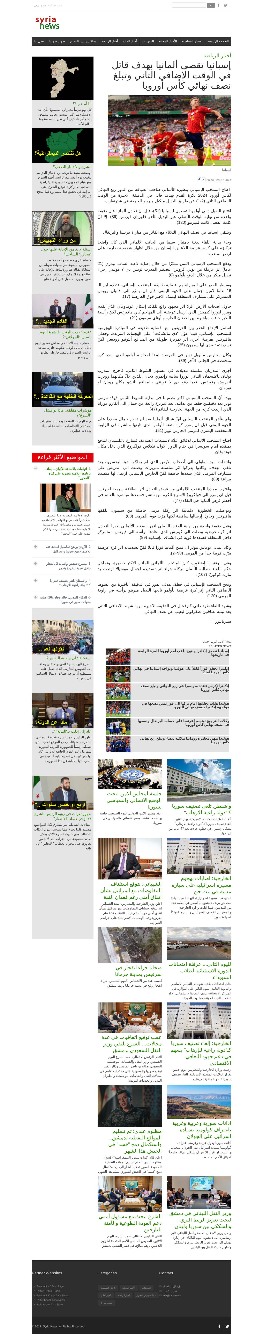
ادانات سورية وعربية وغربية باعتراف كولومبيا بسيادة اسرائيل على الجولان (201, 1129)
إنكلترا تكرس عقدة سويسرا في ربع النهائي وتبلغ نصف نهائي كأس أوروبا (185, 688)
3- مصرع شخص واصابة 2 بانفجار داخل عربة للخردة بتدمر (68, 566)
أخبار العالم (130, 41)
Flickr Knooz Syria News (49, 1304)
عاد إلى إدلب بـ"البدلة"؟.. (71, 731)
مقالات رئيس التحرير (83, 41)
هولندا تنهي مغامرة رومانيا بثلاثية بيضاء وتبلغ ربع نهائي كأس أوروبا (184, 740)
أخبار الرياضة (109, 41)
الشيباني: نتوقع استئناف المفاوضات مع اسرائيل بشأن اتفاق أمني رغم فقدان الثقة (131, 890)
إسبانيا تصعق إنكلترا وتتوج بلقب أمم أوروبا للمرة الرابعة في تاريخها (183, 653)
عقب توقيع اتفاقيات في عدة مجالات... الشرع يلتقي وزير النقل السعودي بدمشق (132, 1043)
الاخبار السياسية (192, 41)
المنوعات (148, 41)
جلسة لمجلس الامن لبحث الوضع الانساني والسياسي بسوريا (134, 800)
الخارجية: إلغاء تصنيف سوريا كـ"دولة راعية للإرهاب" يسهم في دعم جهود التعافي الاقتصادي (201, 1053)
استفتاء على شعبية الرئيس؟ (68, 658)
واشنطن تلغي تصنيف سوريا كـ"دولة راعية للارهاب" (201, 809)
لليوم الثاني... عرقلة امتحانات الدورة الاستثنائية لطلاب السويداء (199, 970)
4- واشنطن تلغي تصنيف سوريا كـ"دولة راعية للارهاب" (70, 583)
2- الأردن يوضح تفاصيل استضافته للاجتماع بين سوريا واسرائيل (68, 549)
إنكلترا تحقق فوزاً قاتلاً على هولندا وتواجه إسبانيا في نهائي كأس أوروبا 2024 (181, 670)
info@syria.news (172, 1295)
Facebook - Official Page (50, 1286)
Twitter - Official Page (48, 1291)
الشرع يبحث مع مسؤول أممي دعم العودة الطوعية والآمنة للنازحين (130, 1222)
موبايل (36, 6)
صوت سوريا (57, 41)
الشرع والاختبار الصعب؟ (72, 167)
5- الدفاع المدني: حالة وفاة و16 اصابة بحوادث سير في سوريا (65, 600)
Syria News (50, 1326)
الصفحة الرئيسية (218, 41)
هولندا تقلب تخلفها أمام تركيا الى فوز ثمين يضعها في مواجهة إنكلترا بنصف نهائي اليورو (185, 705)
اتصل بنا (39, 41)
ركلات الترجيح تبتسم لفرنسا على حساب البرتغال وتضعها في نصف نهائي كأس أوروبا (183, 723)
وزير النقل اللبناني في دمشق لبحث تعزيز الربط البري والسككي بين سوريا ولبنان (200, 1219)
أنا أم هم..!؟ (82, 104)
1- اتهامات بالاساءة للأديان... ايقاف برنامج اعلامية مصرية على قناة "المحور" (68, 473)
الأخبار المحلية (168, 41)
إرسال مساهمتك (171, 1286)
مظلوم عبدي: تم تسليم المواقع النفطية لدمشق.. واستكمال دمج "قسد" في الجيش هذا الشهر (135, 1141)
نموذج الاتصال (170, 1291)
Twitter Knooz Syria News (50, 1300)
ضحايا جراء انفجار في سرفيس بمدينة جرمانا (138, 971)
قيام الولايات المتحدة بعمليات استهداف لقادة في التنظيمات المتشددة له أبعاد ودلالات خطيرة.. (65, 425)
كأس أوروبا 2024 (213, 641)
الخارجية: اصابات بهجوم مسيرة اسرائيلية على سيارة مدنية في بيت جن (201, 884)
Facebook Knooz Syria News (52, 1295)
